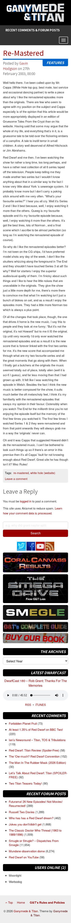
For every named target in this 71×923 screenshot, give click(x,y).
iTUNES (40, 705)
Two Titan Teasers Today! (26, 783)
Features (55, 62)
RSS (28, 705)
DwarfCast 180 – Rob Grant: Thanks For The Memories (35, 683)
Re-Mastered (23, 53)
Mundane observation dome (27, 851)
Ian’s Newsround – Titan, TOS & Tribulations (37, 740)
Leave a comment (16, 479)
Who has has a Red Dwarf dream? (31, 818)
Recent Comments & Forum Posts (33, 30)
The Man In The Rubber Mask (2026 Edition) (37, 762)
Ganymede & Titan (26, 911)
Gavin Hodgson (15, 66)
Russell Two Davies (22, 812)
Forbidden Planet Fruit (23, 723)
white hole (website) (42, 473)
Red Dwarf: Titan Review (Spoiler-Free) (34, 750)
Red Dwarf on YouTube (24, 857)
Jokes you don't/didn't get (25, 824)
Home (21, 902)
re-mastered (21, 473)
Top (10, 902)
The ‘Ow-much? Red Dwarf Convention (34, 756)
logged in (25, 501)
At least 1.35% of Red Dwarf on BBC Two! (36, 729)
